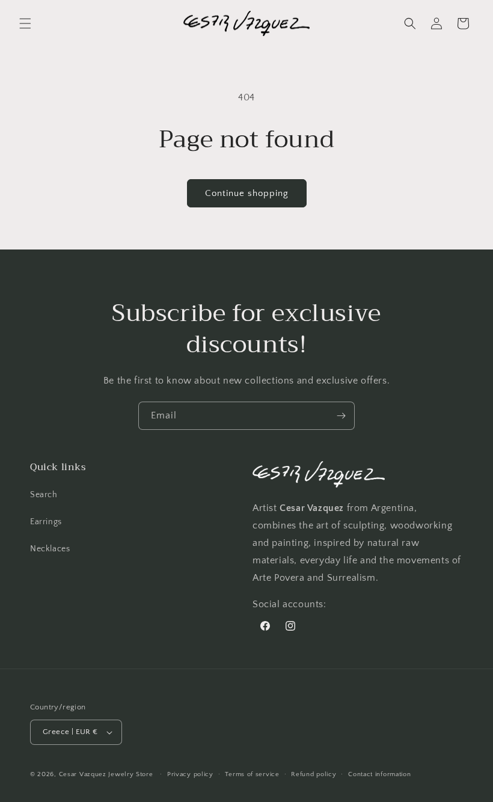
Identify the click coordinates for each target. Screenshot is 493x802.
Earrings (46, 522)
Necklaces (50, 549)
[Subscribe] (341, 416)
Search (44, 495)
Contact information (379, 774)
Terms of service (252, 774)
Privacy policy (190, 774)
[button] (25, 23)
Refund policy (313, 774)
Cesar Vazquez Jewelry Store (106, 774)
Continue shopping (247, 193)
